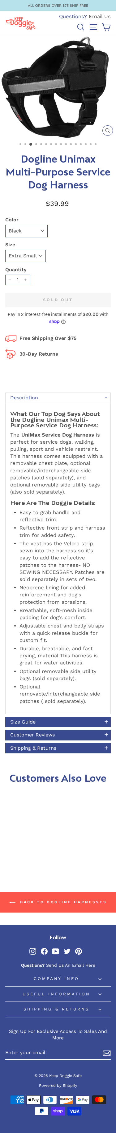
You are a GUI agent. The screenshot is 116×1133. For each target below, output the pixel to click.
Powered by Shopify (58, 1085)
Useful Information (56, 994)
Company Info (56, 978)
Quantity (16, 269)
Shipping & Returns (56, 1009)
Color (12, 220)
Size (10, 245)
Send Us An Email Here (70, 965)
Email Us (100, 16)
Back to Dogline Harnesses (62, 902)
